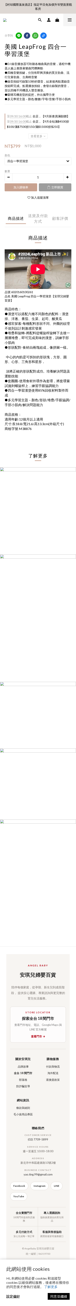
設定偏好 (13, 1296)
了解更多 (51, 1287)
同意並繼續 (58, 1296)
